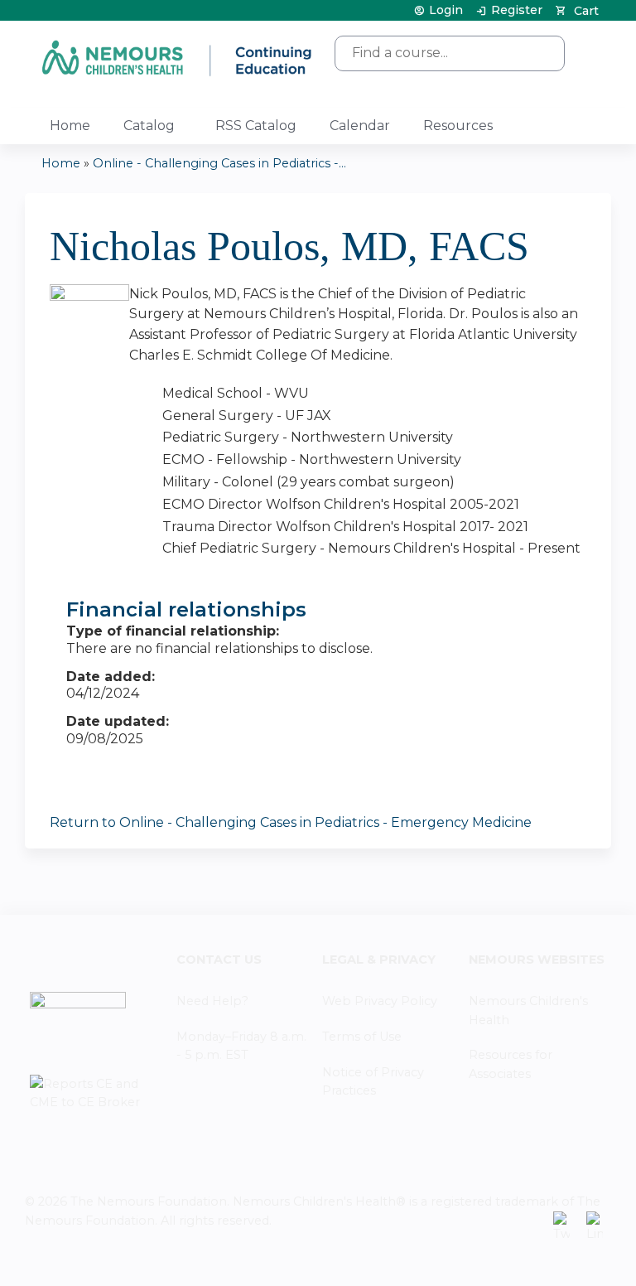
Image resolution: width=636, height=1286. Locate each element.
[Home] (178, 57)
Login (446, 10)
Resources (458, 125)
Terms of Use (362, 1036)
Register (516, 10)
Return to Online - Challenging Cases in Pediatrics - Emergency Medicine (291, 822)
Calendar (360, 125)
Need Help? (212, 1001)
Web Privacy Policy (379, 1001)
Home (70, 125)
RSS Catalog (255, 125)
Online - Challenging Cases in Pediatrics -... (219, 163)
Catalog (149, 125)
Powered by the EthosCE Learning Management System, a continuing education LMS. (552, 1259)
